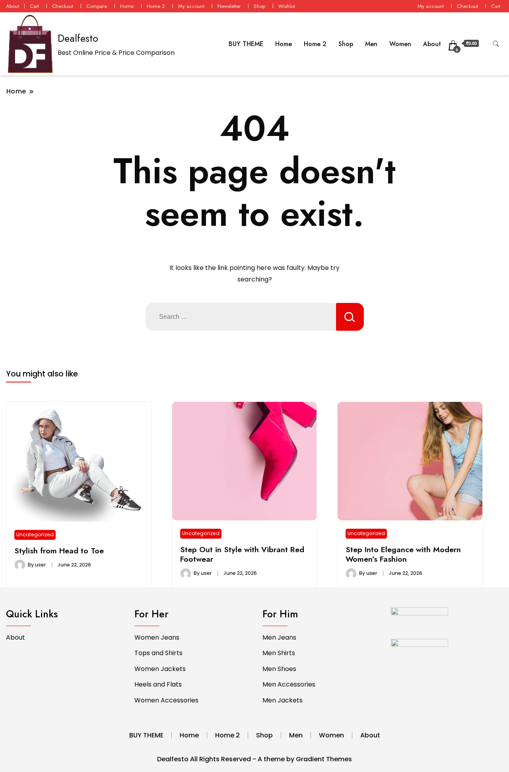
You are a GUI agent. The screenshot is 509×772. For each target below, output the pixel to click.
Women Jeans (156, 637)
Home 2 (156, 6)
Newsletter (229, 6)
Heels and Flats (158, 684)
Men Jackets (282, 700)
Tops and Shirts (158, 653)
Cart (34, 6)
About (12, 6)
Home (127, 6)
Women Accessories (166, 700)
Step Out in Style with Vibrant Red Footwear (242, 554)
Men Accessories (288, 684)
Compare (96, 6)
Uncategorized (35, 534)
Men (371, 43)
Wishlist (286, 6)
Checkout (62, 6)
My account (191, 6)
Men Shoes (279, 668)
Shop (259, 6)
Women (400, 43)
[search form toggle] (496, 44)
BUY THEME (246, 43)
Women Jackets (160, 668)
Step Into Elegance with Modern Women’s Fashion (403, 554)
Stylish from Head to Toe (59, 550)
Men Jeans (279, 637)
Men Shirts (278, 653)
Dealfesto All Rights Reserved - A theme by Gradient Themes (254, 759)
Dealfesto (78, 38)
